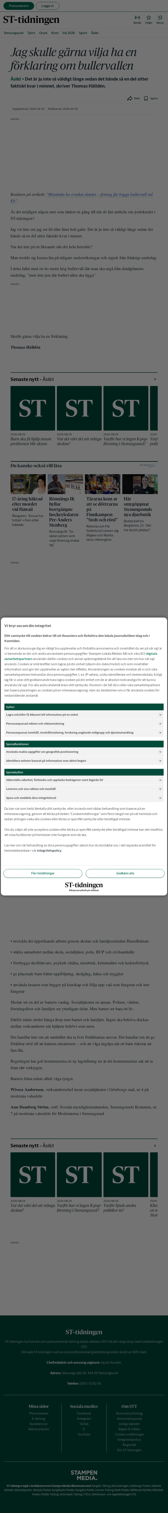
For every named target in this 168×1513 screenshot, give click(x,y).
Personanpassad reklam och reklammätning (35, 723)
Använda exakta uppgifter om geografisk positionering (42, 751)
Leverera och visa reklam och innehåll (31, 789)
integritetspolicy (49, 850)
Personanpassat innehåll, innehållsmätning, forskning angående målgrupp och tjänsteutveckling (69, 732)
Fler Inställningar (42, 873)
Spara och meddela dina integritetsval (31, 798)
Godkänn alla (125, 873)
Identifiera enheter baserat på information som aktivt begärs (46, 760)
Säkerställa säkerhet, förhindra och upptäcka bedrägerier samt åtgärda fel (54, 780)
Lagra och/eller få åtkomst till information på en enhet (42, 714)
